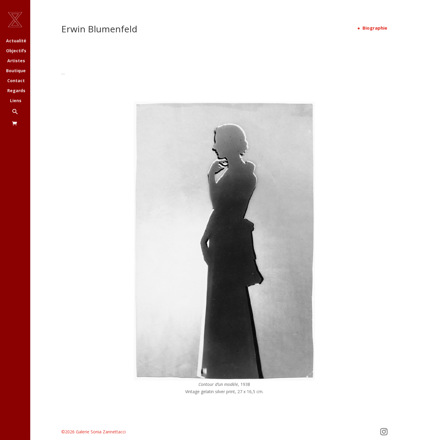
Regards (16, 91)
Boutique (16, 71)
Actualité (16, 41)
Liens (15, 101)
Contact (16, 81)
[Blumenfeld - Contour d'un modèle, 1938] (224, 379)
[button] (21, 114)
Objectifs (16, 51)
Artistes (16, 61)
